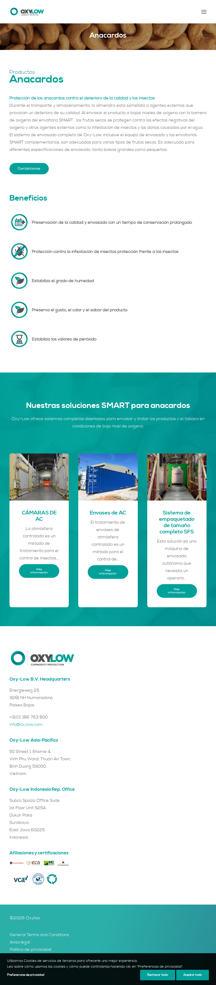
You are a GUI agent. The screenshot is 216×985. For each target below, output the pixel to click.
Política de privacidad (30, 949)
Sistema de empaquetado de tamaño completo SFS (176, 522)
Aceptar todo (192, 975)
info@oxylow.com (26, 724)
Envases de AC (108, 513)
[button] (204, 11)
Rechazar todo (157, 975)
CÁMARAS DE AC (39, 516)
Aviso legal (20, 942)
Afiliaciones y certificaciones (38, 853)
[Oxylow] (27, 11)
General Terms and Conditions (39, 934)
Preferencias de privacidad (25, 975)
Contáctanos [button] (29, 169)
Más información (39, 571)
